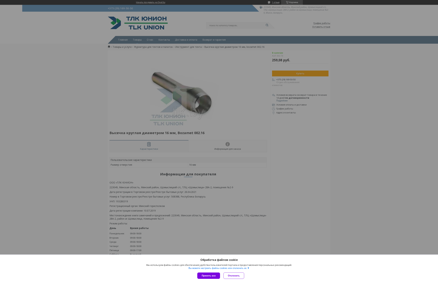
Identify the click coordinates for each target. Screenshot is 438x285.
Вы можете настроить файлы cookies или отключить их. (218, 268)
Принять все (209, 275)
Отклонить (234, 275)
